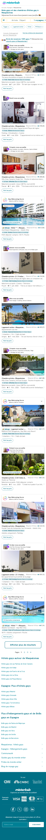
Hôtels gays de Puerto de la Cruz (13, 671)
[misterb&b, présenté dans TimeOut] (37, 781)
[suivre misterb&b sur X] (19, 809)
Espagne (9, 7)
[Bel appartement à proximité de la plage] (40, 570)
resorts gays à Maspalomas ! (17, 41)
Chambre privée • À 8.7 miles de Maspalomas (14, 478)
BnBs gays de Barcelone (10, 738)
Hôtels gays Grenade (8, 695)
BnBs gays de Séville (8, 734)
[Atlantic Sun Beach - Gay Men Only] (40, 621)
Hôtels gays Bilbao (8, 707)
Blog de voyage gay (9, 766)
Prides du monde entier (11, 762)
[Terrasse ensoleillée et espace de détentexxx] (40, 70)
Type (5, 27)
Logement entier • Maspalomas (13, 327)
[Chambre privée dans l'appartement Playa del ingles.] (40, 121)
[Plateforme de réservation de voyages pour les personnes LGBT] (23, 789)
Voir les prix (7, 88)
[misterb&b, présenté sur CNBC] (21, 781)
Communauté (7, 753)
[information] (8, 47)
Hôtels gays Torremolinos (10, 703)
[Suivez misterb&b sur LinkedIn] (32, 809)
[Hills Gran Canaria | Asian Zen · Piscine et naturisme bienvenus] (40, 172)
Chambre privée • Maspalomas (13, 75)
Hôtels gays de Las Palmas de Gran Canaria (16, 664)
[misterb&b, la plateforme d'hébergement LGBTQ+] (11, 2)
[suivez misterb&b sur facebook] (13, 809)
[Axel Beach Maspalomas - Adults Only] (40, 223)
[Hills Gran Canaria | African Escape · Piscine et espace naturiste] (40, 374)
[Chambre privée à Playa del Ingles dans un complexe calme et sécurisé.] (40, 272)
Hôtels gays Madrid (8, 692)
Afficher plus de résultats (23, 644)
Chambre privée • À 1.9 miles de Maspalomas (13, 276)
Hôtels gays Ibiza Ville (9, 699)
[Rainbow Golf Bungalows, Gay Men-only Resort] (40, 424)
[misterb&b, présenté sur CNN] (7, 781)
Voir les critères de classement (33, 33)
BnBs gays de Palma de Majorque (13, 723)
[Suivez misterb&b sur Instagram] (26, 809)
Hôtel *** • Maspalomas (18, 228)
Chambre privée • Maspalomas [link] (13, 526)
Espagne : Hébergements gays (14, 749)
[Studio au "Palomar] (40, 473)
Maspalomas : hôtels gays (12, 744)
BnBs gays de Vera (8, 731)
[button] (23, 200)
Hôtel (29, 27)
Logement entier (18, 27)
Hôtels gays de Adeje (8, 668)
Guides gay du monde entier (13, 757)
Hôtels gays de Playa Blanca (11, 679)
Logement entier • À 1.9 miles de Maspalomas (13, 575)
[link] (23, 81)
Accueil (4, 7)
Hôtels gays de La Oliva (9, 675)
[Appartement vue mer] (40, 323)
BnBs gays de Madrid (8, 727)
